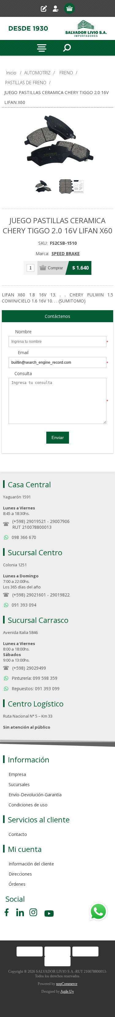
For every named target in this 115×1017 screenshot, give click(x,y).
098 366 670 (24, 537)
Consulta (23, 373)
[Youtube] (49, 914)
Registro (46, 8)
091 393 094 (24, 605)
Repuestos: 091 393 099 (35, 688)
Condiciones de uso (28, 805)
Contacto (18, 834)
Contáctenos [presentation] (57, 316)
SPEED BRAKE (66, 253)
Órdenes (17, 884)
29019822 (60, 595)
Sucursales (19, 784)
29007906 (60, 521)
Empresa (17, 774)
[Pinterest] (20, 912)
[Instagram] (33, 912)
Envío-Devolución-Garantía (35, 794)
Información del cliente (31, 864)
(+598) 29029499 (29, 668)
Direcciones (20, 874)
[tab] (57, 316)
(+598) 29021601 (29, 595)
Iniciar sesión (58, 8)
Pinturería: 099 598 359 (34, 678)
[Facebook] (8, 912)
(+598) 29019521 (29, 521)
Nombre (23, 331)
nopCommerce (66, 984)
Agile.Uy (67, 991)
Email (23, 352)
